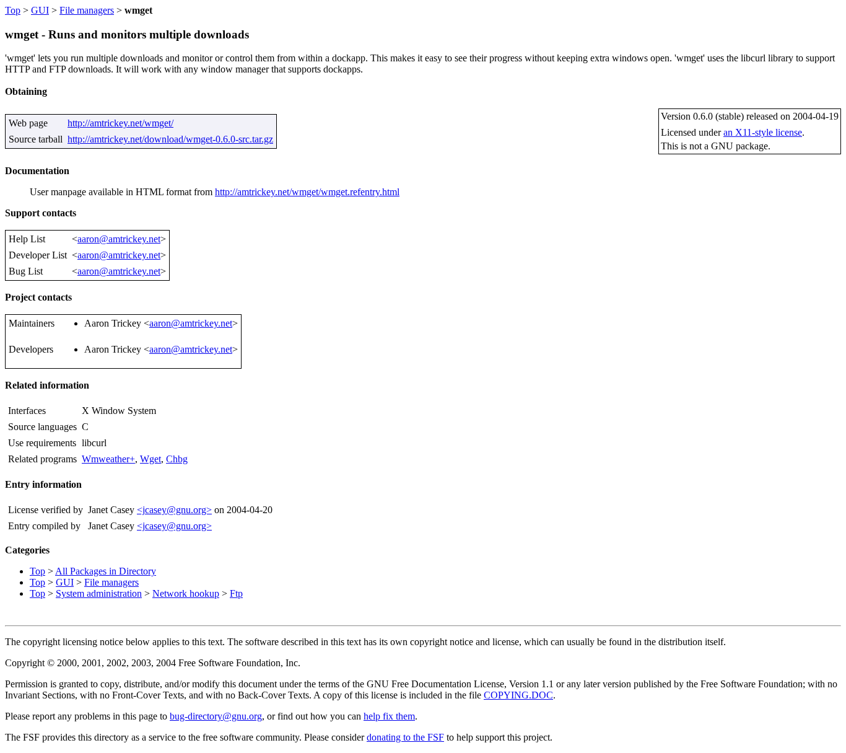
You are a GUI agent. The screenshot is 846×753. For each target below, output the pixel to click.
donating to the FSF (405, 737)
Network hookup (185, 593)
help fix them (389, 716)
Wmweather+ (108, 459)
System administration (99, 593)
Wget (150, 459)
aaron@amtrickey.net (118, 239)
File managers (86, 10)
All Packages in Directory (105, 571)
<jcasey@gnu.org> (174, 509)
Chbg (177, 459)
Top (12, 10)
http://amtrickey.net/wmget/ (120, 123)
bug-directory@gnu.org (216, 716)
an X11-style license (762, 132)
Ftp (236, 593)
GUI (40, 10)
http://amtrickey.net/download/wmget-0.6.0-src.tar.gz (170, 139)
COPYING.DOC (518, 695)
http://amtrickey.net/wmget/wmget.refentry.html (307, 192)
